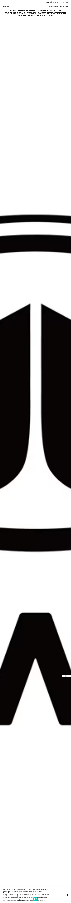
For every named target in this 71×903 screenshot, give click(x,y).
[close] (70, 676)
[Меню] (4, 2)
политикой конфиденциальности (13, 897)
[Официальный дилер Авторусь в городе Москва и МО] (59, 2)
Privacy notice (66, 676)
